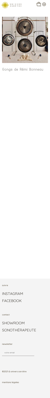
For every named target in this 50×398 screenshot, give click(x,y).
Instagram (12, 293)
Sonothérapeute (19, 330)
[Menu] (46, 4)
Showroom (13, 323)
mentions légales (10, 382)
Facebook (12, 300)
